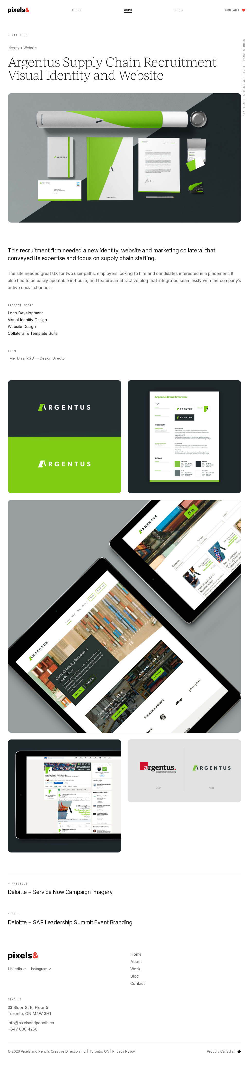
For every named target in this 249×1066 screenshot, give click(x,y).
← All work (18, 35)
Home (136, 954)
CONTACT (232, 10)
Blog (134, 976)
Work (135, 968)
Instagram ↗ (41, 968)
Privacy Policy (123, 1051)
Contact (137, 983)
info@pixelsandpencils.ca (31, 1022)
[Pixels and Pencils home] (18, 10)
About (136, 961)
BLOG (179, 10)
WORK (128, 10)
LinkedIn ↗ (17, 968)
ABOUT (77, 10)
